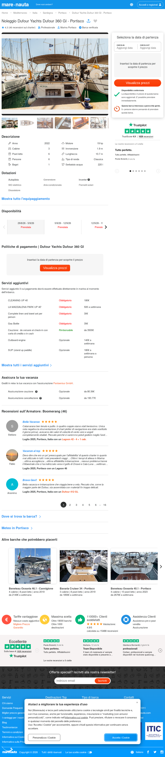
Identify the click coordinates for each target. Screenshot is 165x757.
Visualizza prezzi (55, 268)
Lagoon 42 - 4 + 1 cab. (74, 439)
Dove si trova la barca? (20, 516)
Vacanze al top (31, 451)
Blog (4, 722)
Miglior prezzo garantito (14, 712)
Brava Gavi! (30, 480)
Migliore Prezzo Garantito (21, 625)
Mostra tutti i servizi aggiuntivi (25, 365)
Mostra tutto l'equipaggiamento (26, 198)
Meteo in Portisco (16, 527)
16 (104, 505)
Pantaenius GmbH (63, 383)
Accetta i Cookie (121, 737)
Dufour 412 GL (70, 491)
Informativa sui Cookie (14, 736)
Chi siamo (7, 703)
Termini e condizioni (12, 732)
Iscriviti (102, 680)
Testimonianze (9, 727)
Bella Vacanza (31, 422)
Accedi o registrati (148, 4)
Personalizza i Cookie (44, 737)
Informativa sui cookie (76, 717)
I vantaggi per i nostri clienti (16, 717)
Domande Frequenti (12, 708)
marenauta (15, 4)
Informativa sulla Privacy (15, 741)
